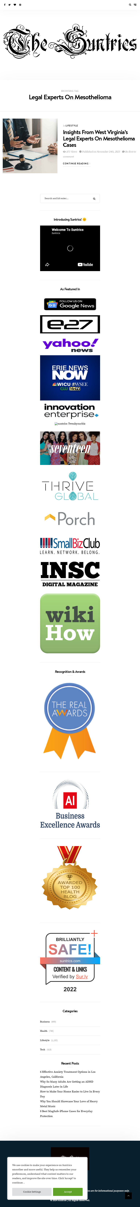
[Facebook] (5, 4)
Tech (42, 1049)
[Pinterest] (20, 4)
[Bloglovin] (15, 4)
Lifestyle (72, 125)
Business (45, 1021)
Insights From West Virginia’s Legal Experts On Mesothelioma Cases (99, 138)
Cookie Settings (32, 1192)
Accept (68, 1192)
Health (43, 1031)
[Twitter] (9, 4)
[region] (47, 1178)
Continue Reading (76, 163)
